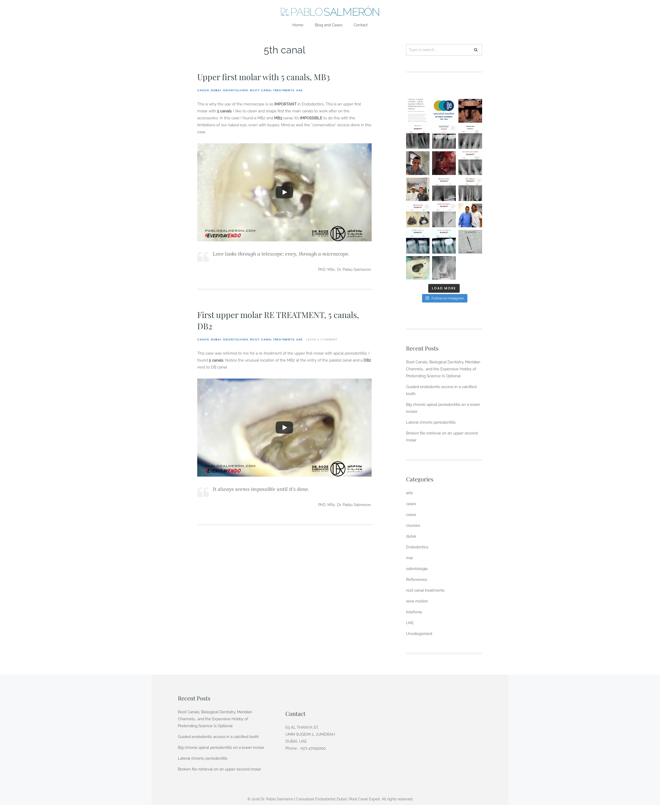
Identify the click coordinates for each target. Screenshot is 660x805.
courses (413, 525)
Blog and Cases (328, 25)
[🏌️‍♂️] (470, 215)
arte (409, 493)
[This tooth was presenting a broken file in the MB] (470, 242)
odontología (235, 90)
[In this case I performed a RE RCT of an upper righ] (418, 268)
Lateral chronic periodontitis (431, 422)
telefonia (414, 612)
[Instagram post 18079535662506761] (418, 163)
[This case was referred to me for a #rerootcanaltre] (470, 163)
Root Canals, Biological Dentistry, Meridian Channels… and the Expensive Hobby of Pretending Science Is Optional (443, 369)
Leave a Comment (322, 339)
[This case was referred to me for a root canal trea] (470, 111)
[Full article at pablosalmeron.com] (418, 111)
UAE (299, 90)
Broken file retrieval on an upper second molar (219, 769)
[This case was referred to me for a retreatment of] (470, 137)
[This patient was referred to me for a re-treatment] (444, 215)
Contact (361, 25)
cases (411, 503)
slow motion (417, 601)
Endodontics (417, 547)
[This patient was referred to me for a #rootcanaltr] (418, 215)
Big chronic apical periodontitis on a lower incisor (221, 747)
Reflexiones (416, 579)
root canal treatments (272, 90)
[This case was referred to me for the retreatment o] (418, 137)
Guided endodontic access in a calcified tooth (218, 736)
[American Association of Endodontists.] (444, 111)
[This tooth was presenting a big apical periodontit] (444, 242)
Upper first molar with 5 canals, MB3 (263, 76)
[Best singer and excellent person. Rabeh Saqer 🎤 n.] (418, 189)
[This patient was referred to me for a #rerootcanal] (444, 189)
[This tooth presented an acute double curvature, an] (444, 268)
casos (203, 90)
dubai (216, 90)
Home (297, 25)
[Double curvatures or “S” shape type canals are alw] (418, 242)
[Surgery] (444, 163)
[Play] (284, 192)
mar (409, 558)
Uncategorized (419, 633)
